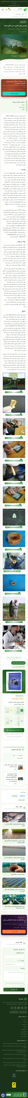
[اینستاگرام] (22, 1008)
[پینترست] (18, 1008)
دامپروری (24, 1024)
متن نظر (22, 968)
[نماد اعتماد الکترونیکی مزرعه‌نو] (14, 1076)
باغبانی (24, 1019)
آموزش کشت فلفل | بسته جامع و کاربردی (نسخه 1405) (14, 1062)
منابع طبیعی (23, 1032)
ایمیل (21, 960)
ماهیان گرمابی (18, 14)
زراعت (24, 1022)
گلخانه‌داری (23, 1034)
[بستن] (26, 1093)
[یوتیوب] (15, 1008)
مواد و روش (21, 107)
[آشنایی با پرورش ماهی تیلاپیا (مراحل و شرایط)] (20, 767)
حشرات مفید (23, 1036)
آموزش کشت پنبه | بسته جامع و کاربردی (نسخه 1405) (14, 1043)
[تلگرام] (25, 1008)
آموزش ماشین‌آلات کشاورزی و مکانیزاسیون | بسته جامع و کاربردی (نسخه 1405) (14, 1051)
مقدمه (23, 105)
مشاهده (8, 1094)
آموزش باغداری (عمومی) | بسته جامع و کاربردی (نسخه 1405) (14, 1055)
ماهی (23, 14)
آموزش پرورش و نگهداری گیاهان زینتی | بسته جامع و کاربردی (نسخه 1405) (15, 1066)
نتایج (23, 109)
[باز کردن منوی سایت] (2, 9)
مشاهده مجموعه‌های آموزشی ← (14, 5)
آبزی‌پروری (20, 755)
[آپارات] (11, 1008)
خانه (26, 14)
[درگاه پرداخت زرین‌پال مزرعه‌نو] (14, 1085)
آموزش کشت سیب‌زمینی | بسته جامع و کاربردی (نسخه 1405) (14, 1059)
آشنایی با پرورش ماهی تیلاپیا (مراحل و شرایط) (11, 765)
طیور (25, 1027)
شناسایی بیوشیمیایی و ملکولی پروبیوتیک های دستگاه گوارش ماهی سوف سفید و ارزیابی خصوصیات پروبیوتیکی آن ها (11, 777)
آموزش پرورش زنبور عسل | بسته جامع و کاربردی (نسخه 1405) (14, 1046)
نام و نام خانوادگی (20, 953)
